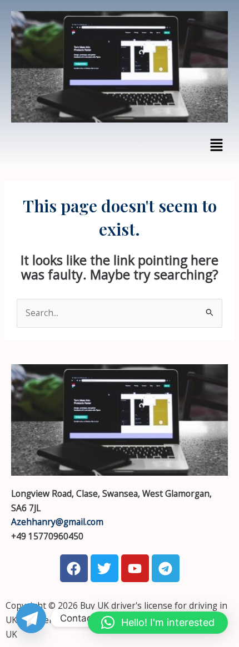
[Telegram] (31, 618)
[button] (217, 145)
